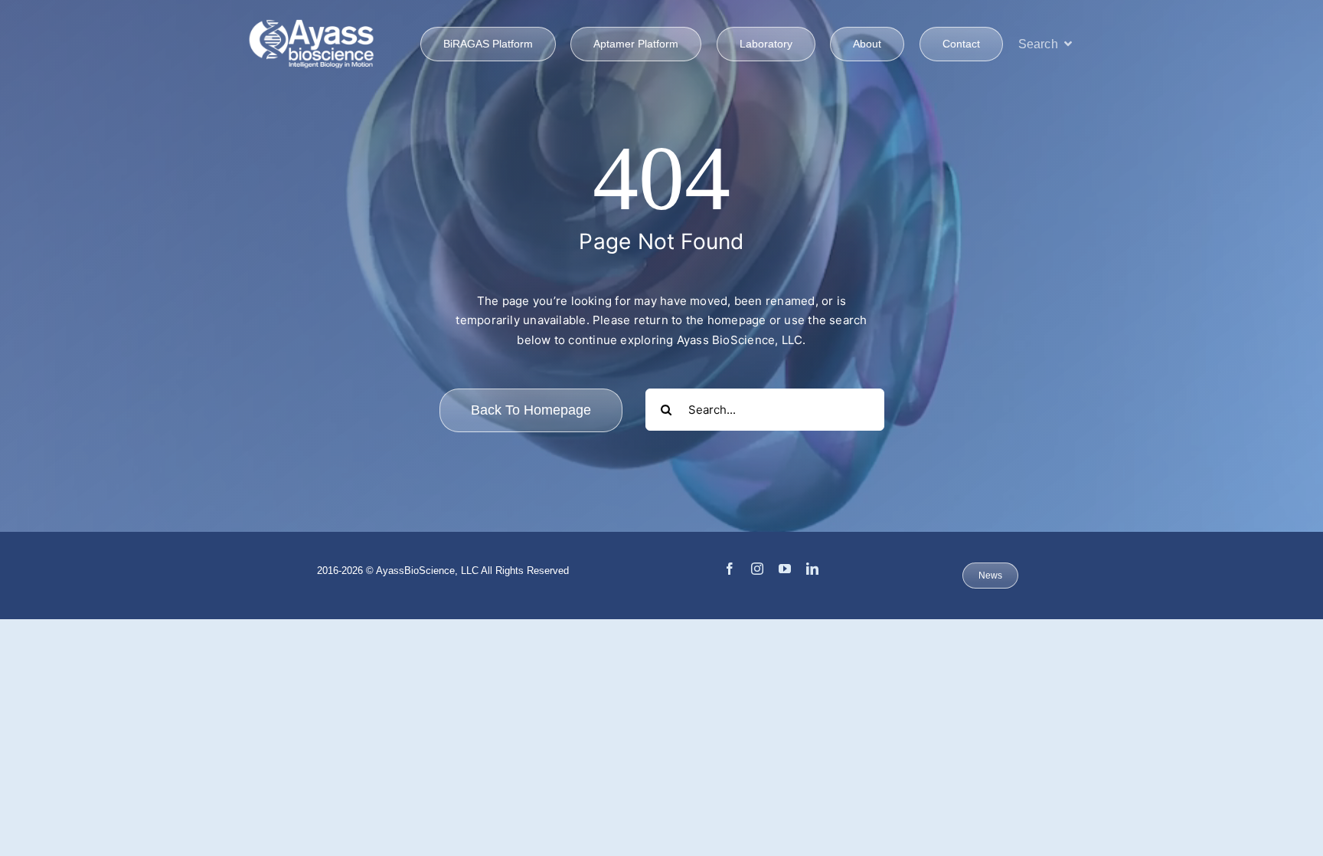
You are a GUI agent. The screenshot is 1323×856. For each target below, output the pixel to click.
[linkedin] (812, 568)
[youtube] (785, 568)
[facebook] (730, 568)
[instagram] (757, 568)
